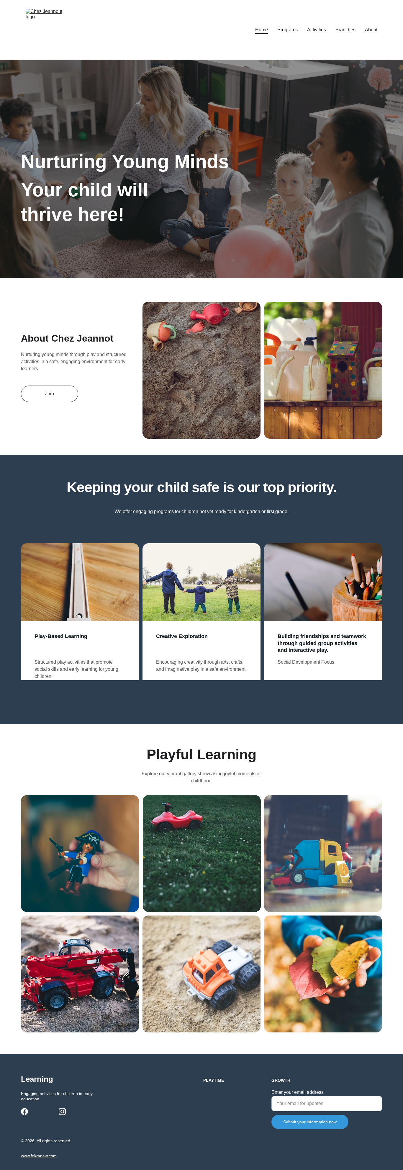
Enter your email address (297, 1092)
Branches (345, 29)
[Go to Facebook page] (24, 1111)
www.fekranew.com (39, 1155)
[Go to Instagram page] (62, 1111)
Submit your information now (310, 1122)
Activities (316, 29)
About (371, 29)
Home (261, 29)
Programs (287, 29)
